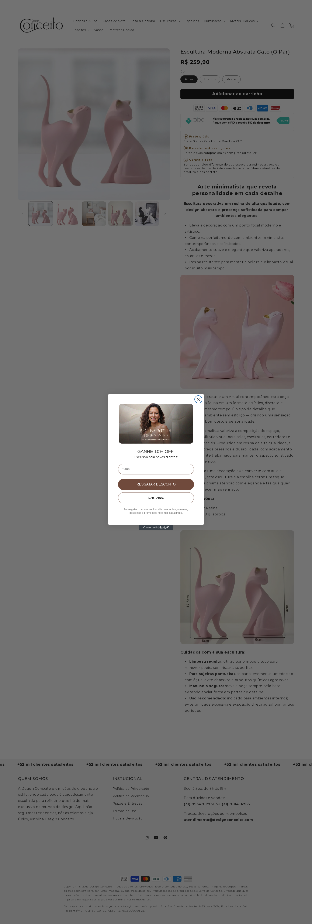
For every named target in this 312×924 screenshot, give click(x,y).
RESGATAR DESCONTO (156, 484)
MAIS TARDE (156, 497)
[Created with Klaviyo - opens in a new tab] (156, 527)
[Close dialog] (198, 399)
